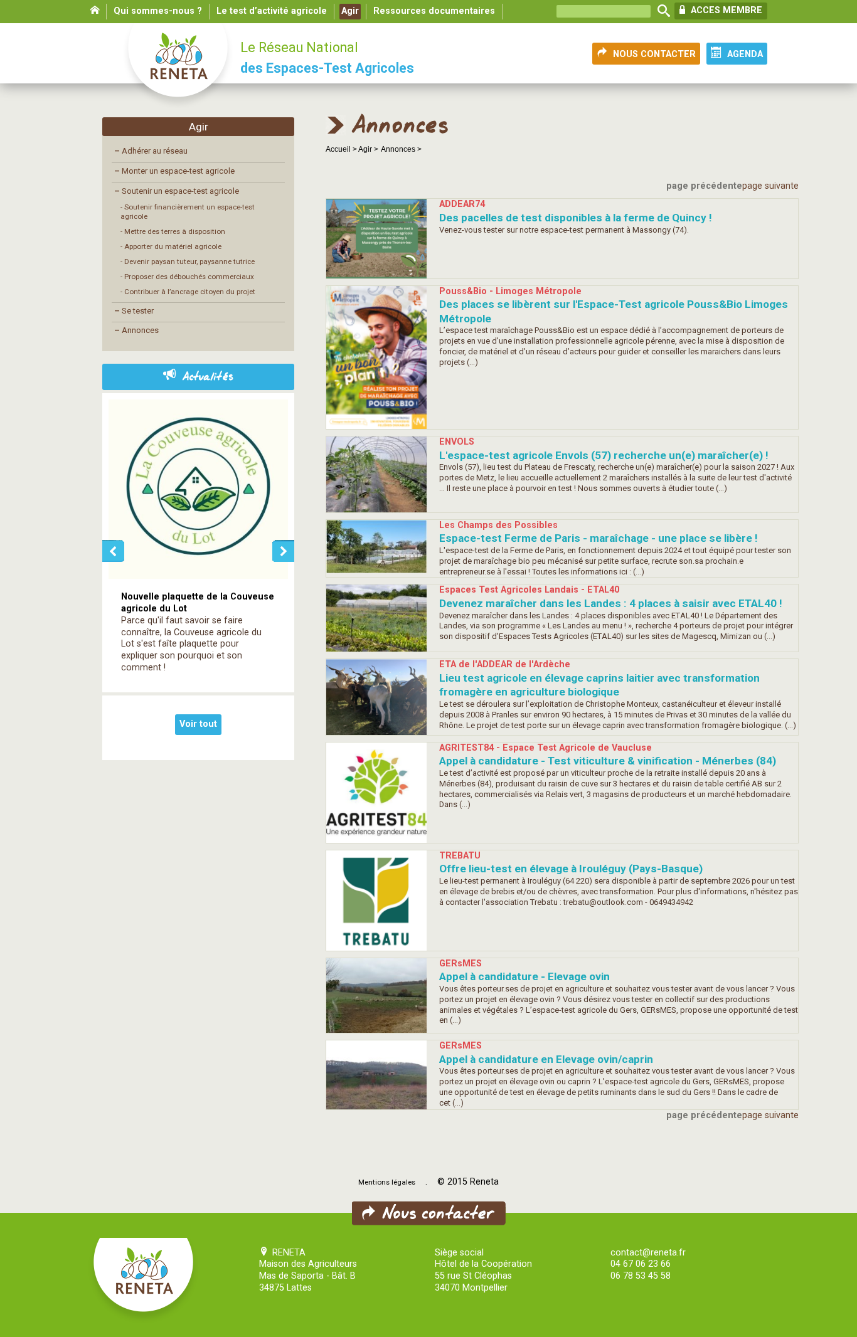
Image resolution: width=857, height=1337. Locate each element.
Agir (350, 11)
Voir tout (198, 724)
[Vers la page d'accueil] (179, 66)
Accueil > (342, 149)
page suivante (770, 186)
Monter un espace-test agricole (174, 171)
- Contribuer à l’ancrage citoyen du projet (187, 291)
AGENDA (745, 54)
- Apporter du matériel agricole (170, 246)
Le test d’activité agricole (271, 11)
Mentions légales (386, 1182)
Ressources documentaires (434, 11)
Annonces (136, 330)
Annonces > (401, 149)
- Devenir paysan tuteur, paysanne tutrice (187, 261)
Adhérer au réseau (151, 151)
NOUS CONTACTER (654, 54)
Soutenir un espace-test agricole (176, 191)
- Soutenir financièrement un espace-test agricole (187, 212)
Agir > (368, 149)
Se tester (134, 310)
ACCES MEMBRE (725, 10)
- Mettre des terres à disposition (172, 231)
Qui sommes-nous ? (158, 11)
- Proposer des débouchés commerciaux (187, 276)
